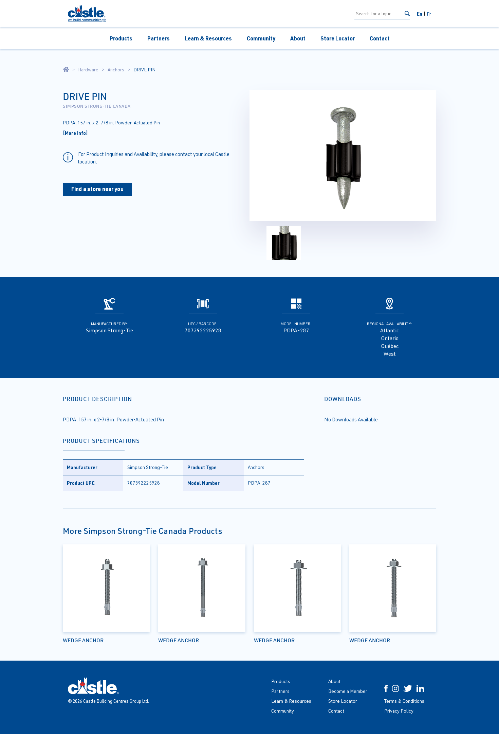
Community (261, 38)
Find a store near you (97, 188)
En (419, 14)
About (298, 38)
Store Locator (337, 38)
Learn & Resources (208, 38)
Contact (380, 38)
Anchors (116, 69)
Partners (158, 38)
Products (121, 38)
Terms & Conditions (404, 701)
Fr (429, 14)
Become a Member (347, 691)
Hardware (88, 69)
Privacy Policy (398, 711)
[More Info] (75, 133)
